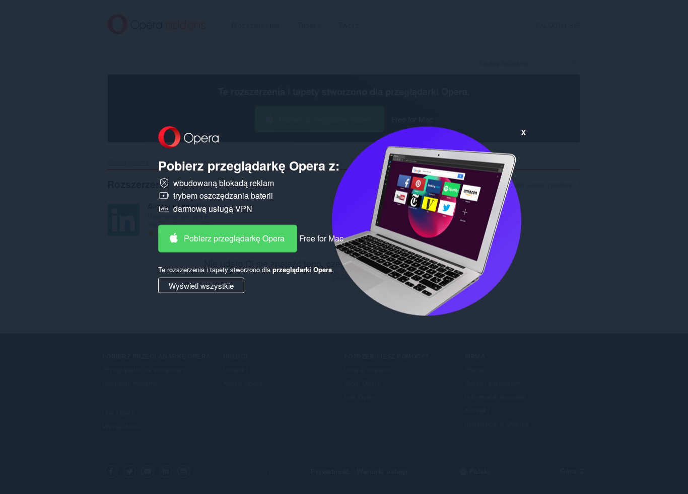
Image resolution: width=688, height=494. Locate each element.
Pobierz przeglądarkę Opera (234, 237)
